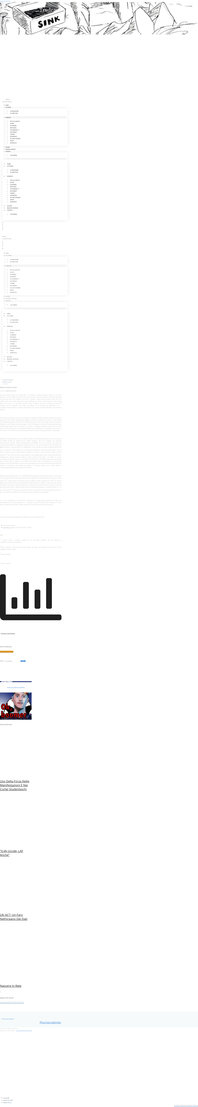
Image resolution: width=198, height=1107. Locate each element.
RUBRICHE (8, 117)
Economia (13, 126)
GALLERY (7, 147)
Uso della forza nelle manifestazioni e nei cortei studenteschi (14, 785)
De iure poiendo (15, 138)
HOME (7, 105)
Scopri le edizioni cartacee (16, 687)
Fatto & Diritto (15, 121)
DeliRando (13, 136)
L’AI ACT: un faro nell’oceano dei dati (13, 917)
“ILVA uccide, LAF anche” (11, 853)
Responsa (13, 128)
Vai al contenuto (5, 1)
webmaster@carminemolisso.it (24, 1030)
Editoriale (13, 132)
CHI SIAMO (8, 107)
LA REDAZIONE (14, 111)
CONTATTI (8, 151)
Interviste (13, 143)
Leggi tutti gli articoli (6, 652)
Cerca (7, 99)
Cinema (12, 134)
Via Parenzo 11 (14, 130)
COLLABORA (13, 155)
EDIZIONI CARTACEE (10, 149)
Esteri (12, 123)
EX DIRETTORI (14, 113)
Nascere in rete (10, 986)
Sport (12, 141)
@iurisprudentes (50, 1022)
